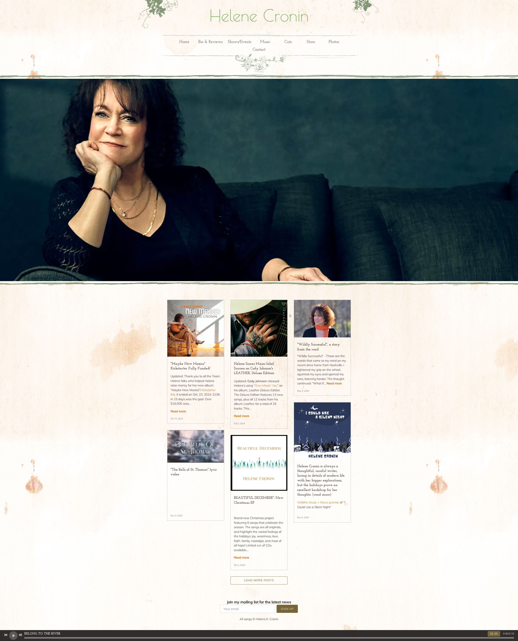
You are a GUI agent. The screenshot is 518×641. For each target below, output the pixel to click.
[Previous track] (6, 635)
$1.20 (494, 633)
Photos (334, 42)
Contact (259, 50)
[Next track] (20, 635)
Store (311, 42)
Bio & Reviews (210, 42)
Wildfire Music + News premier (318, 502)
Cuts (288, 42)
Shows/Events (239, 42)
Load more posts (259, 580)
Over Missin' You (266, 385)
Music (265, 42)
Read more (178, 411)
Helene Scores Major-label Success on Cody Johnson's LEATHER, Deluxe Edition (254, 368)
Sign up (287, 609)
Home (184, 42)
